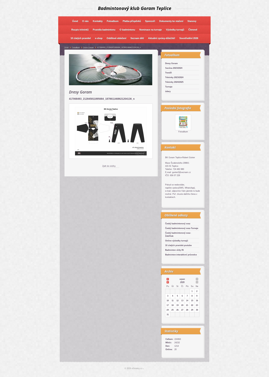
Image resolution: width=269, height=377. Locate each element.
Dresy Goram (171, 63)
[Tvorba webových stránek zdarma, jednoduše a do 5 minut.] (143, 368)
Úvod (66, 47)
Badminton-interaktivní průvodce (181, 255)
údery (168, 91)
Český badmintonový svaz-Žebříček (178, 234)
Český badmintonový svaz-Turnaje (181, 228)
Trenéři (168, 73)
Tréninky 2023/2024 (174, 77)
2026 (182, 282)
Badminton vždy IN (174, 250)
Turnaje (168, 87)
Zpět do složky (109, 166)
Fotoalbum (183, 131)
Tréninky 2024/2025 (174, 82)
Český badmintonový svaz (177, 223)
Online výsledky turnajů (176, 241)
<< (167, 279)
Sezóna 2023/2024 (173, 68)
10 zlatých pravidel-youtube (178, 245)
